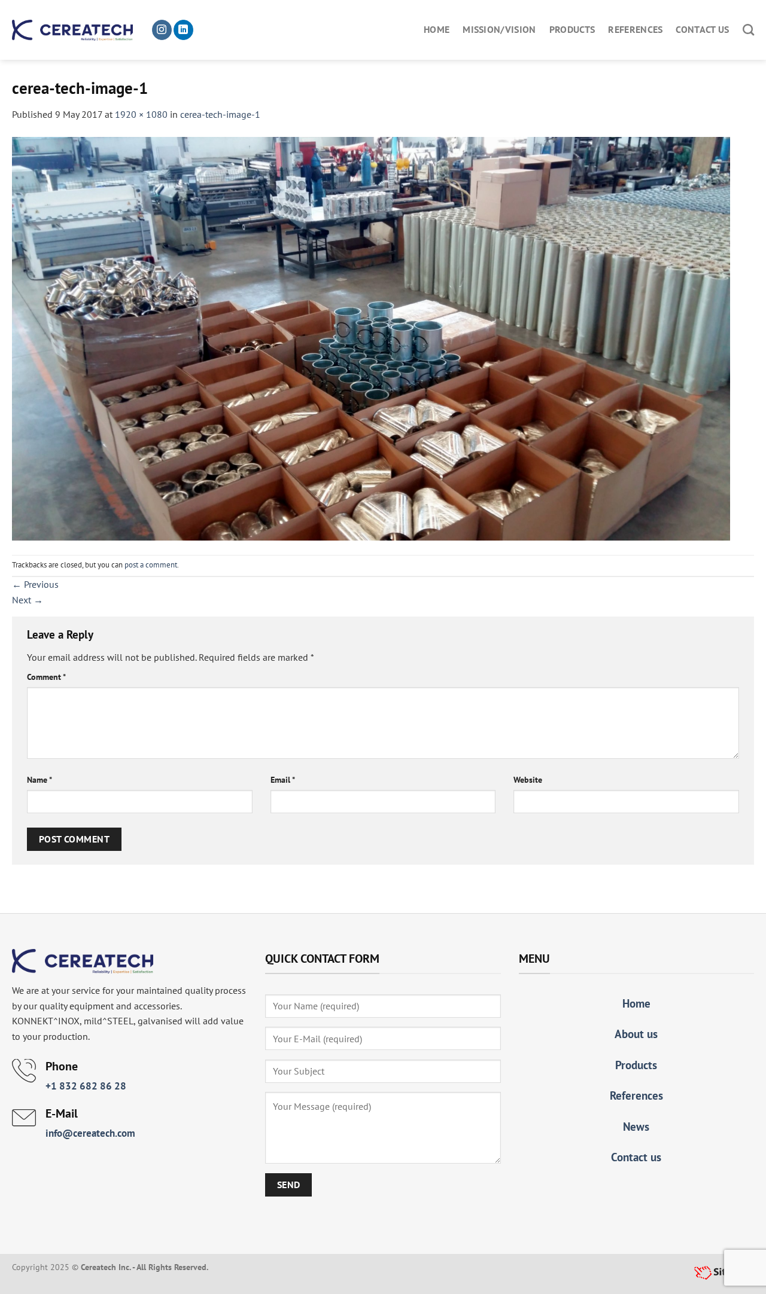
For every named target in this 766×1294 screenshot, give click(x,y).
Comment (46, 676)
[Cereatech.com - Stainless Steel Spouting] (72, 30)
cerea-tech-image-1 (220, 114)
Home (436, 29)
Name (39, 779)
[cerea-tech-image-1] (371, 337)
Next (27, 600)
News (636, 1126)
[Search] (748, 29)
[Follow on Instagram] (162, 30)
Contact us (702, 29)
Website (527, 779)
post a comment (150, 565)
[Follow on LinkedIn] (183, 30)
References (635, 29)
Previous (35, 584)
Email (282, 779)
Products (572, 29)
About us (636, 1033)
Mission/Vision (499, 29)
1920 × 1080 (141, 114)
